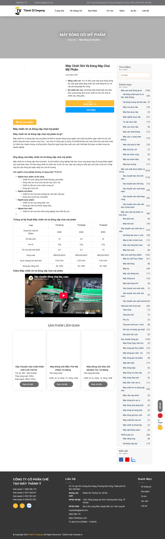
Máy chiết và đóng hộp (132, 425)
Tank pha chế (128, 315)
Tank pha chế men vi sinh (133, 324)
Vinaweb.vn (77, 534)
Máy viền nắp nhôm (130, 395)
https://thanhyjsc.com (78, 518)
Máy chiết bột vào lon (131, 420)
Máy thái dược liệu (130, 112)
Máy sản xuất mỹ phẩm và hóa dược (131, 213)
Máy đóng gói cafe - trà (132, 353)
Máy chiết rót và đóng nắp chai (133, 389)
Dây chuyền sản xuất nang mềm (133, 190)
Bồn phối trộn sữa (130, 334)
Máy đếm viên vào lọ (131, 382)
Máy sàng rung (128, 438)
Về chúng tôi (76, 11)
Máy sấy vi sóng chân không (131, 138)
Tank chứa (126, 310)
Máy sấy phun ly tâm (131, 144)
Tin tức (109, 11)
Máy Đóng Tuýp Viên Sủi (132, 343)
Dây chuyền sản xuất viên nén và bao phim (132, 205)
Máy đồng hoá (128, 278)
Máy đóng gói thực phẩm (133, 348)
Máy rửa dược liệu (130, 107)
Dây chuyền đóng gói (129, 339)
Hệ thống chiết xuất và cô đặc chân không (132, 95)
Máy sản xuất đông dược (131, 90)
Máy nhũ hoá (127, 224)
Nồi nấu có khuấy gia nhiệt (133, 329)
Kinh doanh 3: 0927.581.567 (24, 496)
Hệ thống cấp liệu (129, 443)
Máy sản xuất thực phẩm (131, 255)
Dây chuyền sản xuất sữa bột (134, 301)
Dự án (133, 11)
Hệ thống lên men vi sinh (132, 235)
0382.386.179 (21, 3)
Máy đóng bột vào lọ (131, 400)
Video (122, 11)
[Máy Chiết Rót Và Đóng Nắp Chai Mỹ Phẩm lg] (31, 10)
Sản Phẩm (93, 11)
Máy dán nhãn (128, 363)
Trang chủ (59, 11)
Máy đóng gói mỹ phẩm (89, 40)
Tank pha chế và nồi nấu (130, 306)
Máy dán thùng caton (131, 430)
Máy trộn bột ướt (129, 149)
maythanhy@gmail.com (44, 3)
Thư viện (144, 501)
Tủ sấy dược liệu (129, 122)
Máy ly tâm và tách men (132, 240)
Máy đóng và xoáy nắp (132, 373)
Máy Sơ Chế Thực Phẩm (132, 259)
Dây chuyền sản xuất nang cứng (133, 197)
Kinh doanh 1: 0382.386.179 (24, 489)
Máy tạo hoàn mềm (130, 159)
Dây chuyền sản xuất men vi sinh (131, 230)
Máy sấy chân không (131, 132)
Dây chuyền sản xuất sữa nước (132, 294)
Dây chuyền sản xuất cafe (133, 288)
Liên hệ (145, 11)
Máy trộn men (128, 250)
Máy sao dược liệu (130, 127)
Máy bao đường (129, 164)
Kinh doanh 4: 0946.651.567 (24, 499)
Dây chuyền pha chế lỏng (132, 184)
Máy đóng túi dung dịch (132, 410)
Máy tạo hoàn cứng (130, 154)
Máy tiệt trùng (128, 264)
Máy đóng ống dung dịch (132, 405)
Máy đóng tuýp (128, 368)
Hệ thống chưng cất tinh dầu (134, 102)
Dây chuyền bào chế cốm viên (132, 177)
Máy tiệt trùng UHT (130, 283)
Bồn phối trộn (128, 219)
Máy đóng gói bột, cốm (132, 415)
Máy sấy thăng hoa (130, 273)
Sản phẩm (144, 491)
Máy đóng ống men (130, 378)
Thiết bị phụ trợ (126, 435)
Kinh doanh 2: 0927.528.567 (24, 493)
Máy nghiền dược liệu (131, 117)
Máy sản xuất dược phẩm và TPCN (132, 170)
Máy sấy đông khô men (132, 245)
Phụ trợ (125, 320)
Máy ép (125, 268)
